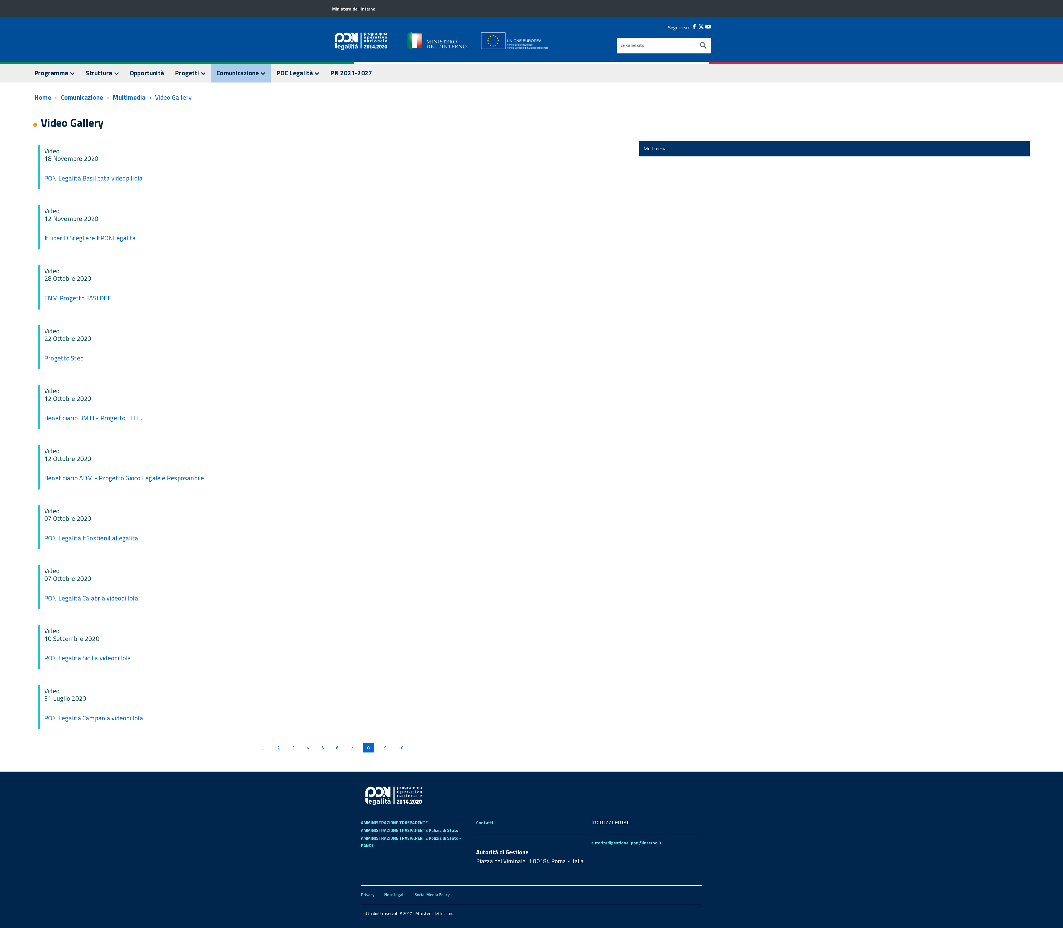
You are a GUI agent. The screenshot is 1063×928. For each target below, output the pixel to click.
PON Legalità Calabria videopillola (91, 598)
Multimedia (129, 97)
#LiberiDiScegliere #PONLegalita (90, 238)
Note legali (394, 894)
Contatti (484, 822)
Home (42, 97)
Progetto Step (64, 358)
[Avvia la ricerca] (703, 46)
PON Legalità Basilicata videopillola (93, 178)
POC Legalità (295, 73)
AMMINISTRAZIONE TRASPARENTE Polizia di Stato (409, 830)
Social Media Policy (432, 894)
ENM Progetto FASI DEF (77, 298)
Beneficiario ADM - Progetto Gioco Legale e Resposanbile (124, 478)
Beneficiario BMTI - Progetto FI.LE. (93, 418)
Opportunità (147, 73)
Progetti (187, 73)
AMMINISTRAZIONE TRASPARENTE (394, 822)
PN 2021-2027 (351, 73)
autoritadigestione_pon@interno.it (626, 843)
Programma (51, 73)
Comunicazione (238, 73)
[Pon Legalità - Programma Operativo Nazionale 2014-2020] (437, 40)
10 (401, 747)
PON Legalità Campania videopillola (93, 718)
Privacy (367, 894)
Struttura (99, 73)
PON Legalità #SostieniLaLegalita (91, 538)
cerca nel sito (632, 45)
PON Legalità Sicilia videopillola (87, 658)
